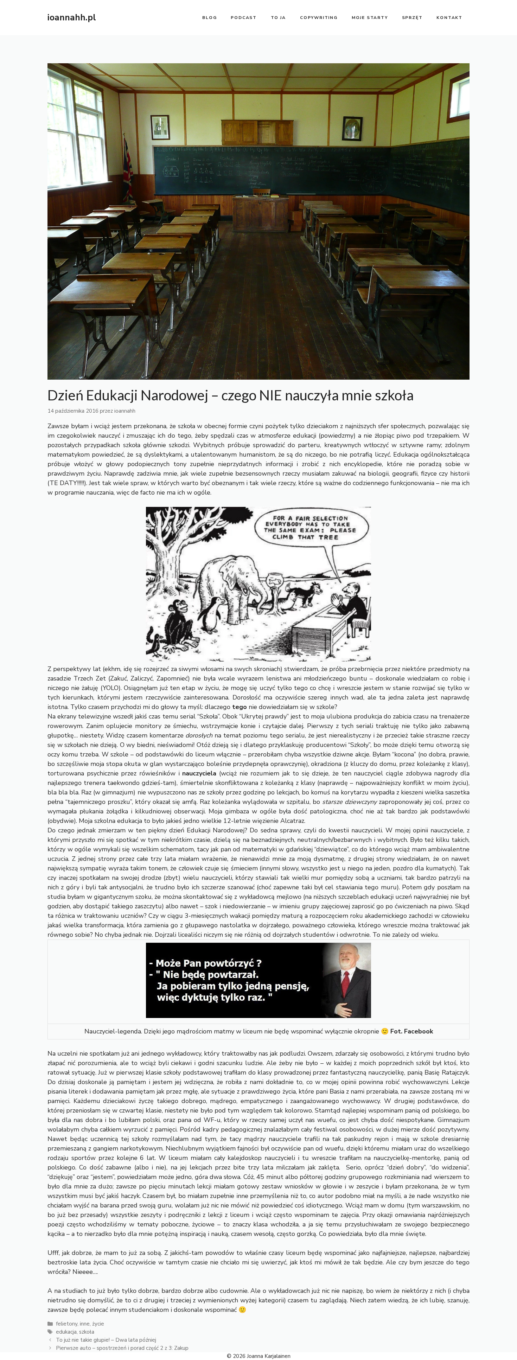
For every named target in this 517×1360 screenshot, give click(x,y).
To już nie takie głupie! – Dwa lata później (106, 1339)
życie (98, 1323)
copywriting (319, 17)
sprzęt (412, 17)
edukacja (66, 1331)
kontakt (449, 17)
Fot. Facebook (411, 1031)
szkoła (86, 1331)
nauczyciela (199, 773)
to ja (278, 17)
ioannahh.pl (71, 18)
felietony (66, 1323)
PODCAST (244, 17)
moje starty (370, 17)
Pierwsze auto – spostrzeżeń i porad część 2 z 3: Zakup (122, 1348)
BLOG (209, 17)
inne (85, 1323)
